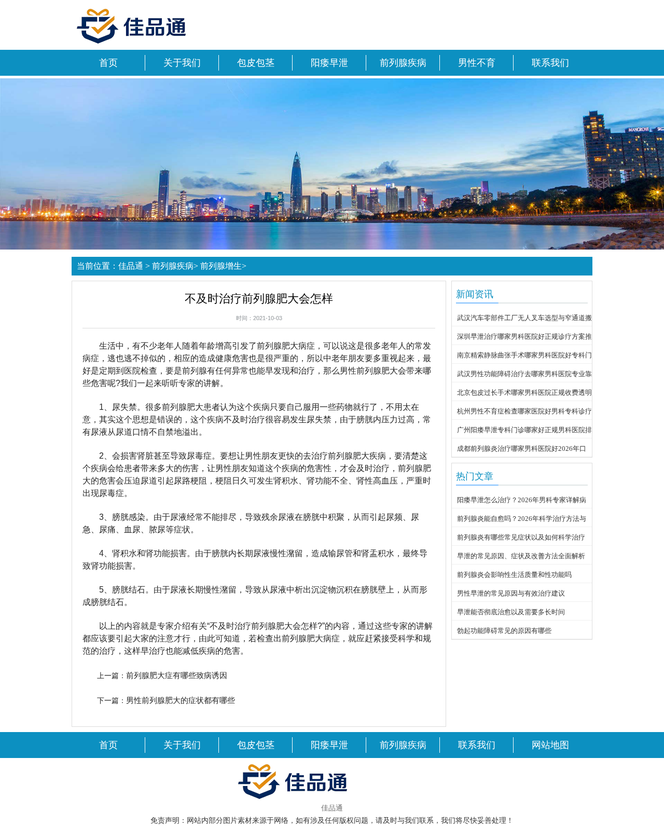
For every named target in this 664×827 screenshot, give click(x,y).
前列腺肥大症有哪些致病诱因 (176, 675)
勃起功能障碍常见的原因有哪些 (504, 631)
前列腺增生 (221, 265)
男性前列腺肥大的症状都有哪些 (180, 700)
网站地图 (550, 745)
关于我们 (182, 63)
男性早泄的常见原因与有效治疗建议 (511, 593)
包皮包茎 (255, 63)
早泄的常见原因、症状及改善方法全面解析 (521, 556)
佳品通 (130, 265)
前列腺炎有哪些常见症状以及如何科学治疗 (521, 537)
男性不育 (476, 63)
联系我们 (550, 63)
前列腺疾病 (403, 63)
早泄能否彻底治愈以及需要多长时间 (511, 612)
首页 (108, 63)
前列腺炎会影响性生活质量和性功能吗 (514, 574)
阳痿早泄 (329, 63)
